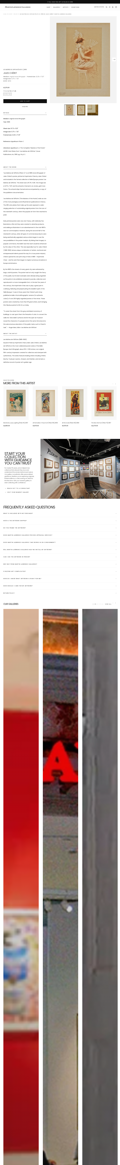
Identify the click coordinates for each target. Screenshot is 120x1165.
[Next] (115, 384)
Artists (65, 7)
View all (108, 604)
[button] (99, 7)
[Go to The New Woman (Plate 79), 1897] (104, 403)
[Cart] (116, 7)
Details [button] (6, 113)
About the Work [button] (9, 167)
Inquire (25, 106)
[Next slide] (115, 603)
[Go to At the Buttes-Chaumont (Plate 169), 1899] (45, 403)
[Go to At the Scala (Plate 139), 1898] (74, 403)
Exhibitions (75, 7)
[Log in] (113, 7)
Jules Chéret (10, 73)
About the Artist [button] (10, 333)
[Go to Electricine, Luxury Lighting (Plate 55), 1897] (16, 403)
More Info (7, 81)
